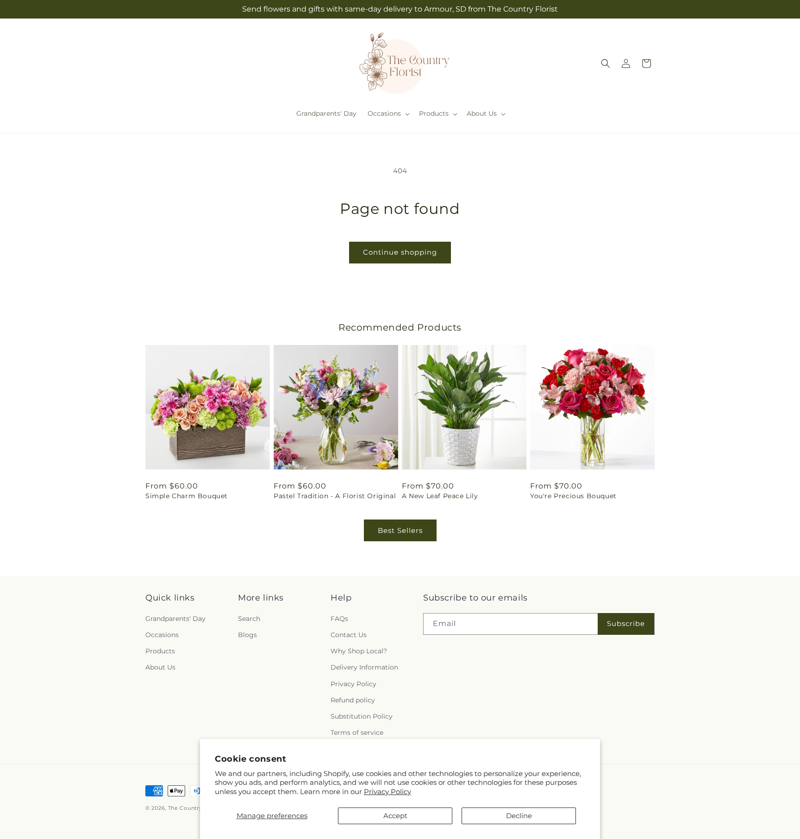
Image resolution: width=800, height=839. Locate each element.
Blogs (247, 635)
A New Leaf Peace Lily (440, 496)
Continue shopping (400, 252)
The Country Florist (195, 808)
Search (249, 618)
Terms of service (357, 732)
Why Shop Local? (359, 651)
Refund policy (353, 700)
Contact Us (349, 635)
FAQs (339, 618)
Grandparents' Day (175, 618)
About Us (160, 667)
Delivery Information (364, 667)
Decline (519, 815)
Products (160, 651)
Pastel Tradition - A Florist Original (335, 496)
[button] (387, 113)
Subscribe (626, 623)
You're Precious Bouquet (573, 496)
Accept (395, 815)
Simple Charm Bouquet (186, 496)
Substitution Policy (362, 716)
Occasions (162, 635)
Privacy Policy (387, 791)
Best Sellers (400, 530)
